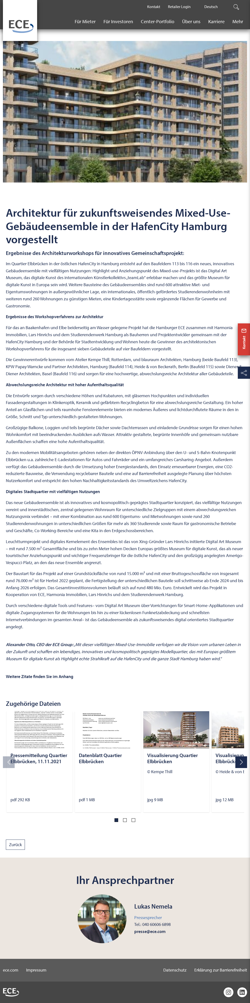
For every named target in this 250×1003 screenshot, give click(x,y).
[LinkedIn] (242, 992)
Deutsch (211, 6)
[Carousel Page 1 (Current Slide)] (116, 820)
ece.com (10, 970)
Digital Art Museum (223, 541)
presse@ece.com (150, 931)
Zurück (15, 844)
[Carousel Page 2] (125, 820)
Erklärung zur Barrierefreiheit (220, 970)
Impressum (36, 970)
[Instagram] (228, 992)
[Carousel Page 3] (133, 820)
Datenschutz (175, 970)
